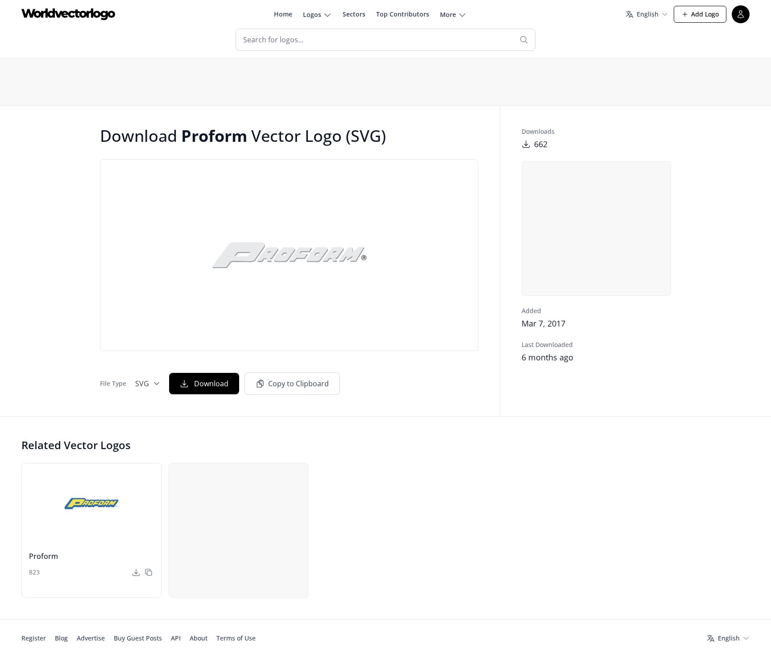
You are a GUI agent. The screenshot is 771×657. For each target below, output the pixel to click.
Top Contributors (402, 14)
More (448, 14)
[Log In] (741, 14)
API (176, 638)
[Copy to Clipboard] (148, 572)
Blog (61, 638)
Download (211, 383)
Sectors (354, 14)
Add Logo (705, 14)
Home (283, 14)
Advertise (91, 638)
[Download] (136, 572)
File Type (113, 383)
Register (33, 638)
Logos (312, 14)
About (198, 638)
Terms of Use (236, 638)
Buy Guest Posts (138, 638)
